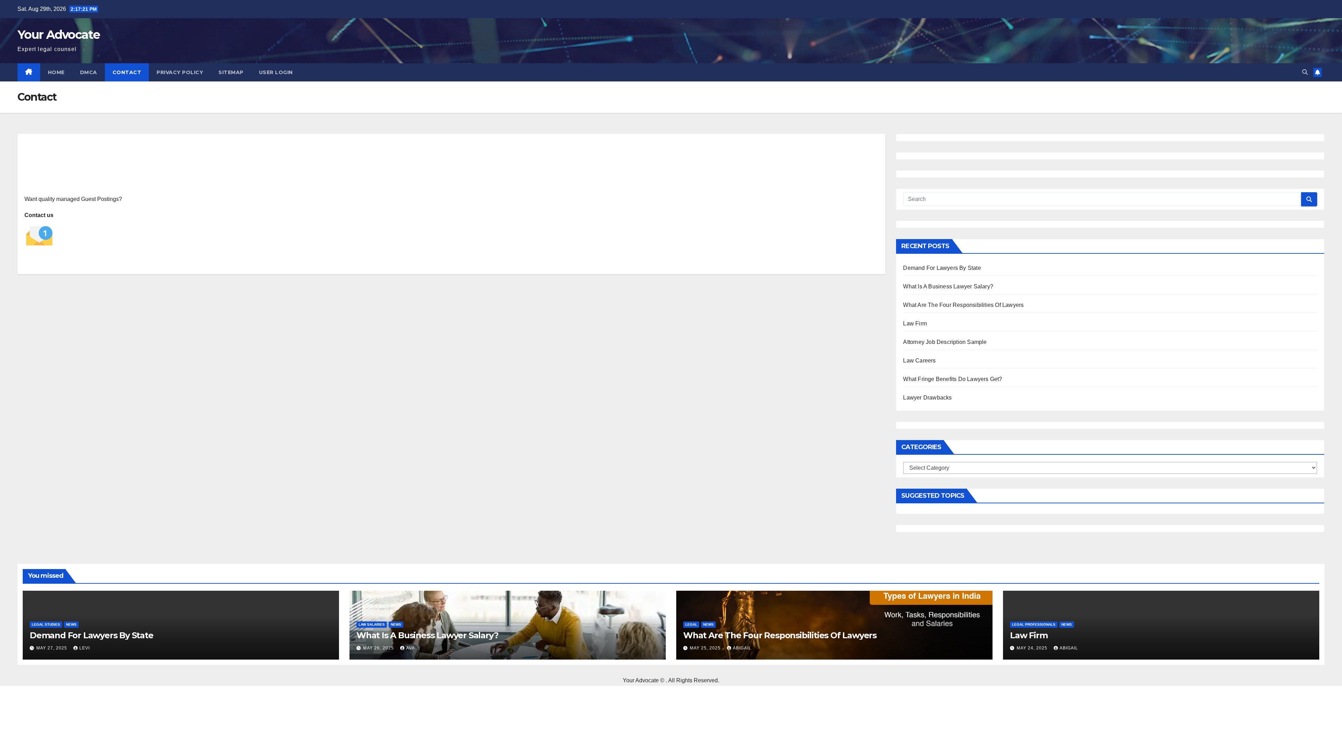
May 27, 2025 (52, 648)
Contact (127, 72)
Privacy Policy (180, 72)
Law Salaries (372, 624)
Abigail (742, 648)
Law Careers (919, 361)
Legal (691, 624)
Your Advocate (58, 34)
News (71, 624)
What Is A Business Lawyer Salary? (948, 286)
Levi (84, 648)
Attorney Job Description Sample (945, 342)
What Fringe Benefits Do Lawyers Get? (952, 379)
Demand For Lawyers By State (942, 268)
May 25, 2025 (706, 648)
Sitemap (231, 72)
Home (56, 72)
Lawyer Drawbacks (927, 398)
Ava (410, 648)
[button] (1305, 72)
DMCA (88, 72)
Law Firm (915, 323)
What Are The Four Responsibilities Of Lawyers (963, 305)
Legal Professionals (1033, 624)
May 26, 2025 (379, 648)
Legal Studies (46, 624)
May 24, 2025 (1033, 648)
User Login (276, 72)
